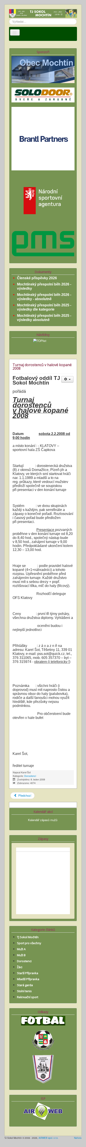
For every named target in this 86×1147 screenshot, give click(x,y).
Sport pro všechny (29, 943)
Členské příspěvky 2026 (37, 278)
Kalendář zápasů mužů (42, 820)
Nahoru (78, 1137)
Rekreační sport (27, 997)
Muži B (21, 955)
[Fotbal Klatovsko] (43, 1020)
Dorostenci (30, 776)
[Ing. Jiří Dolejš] (43, 138)
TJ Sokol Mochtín (28, 937)
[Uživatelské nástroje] (67, 379)
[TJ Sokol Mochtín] (43, 13)
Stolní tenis (24, 991)
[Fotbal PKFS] (43, 1039)
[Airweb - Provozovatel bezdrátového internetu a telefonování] (43, 1111)
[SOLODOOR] (43, 94)
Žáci (19, 967)
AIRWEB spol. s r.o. (48, 1137)
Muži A (21, 949)
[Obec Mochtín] (43, 69)
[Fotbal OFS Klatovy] (43, 1068)
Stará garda (25, 985)
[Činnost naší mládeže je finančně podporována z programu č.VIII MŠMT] (43, 200)
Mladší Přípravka (28, 979)
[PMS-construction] (43, 243)
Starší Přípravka (27, 973)
